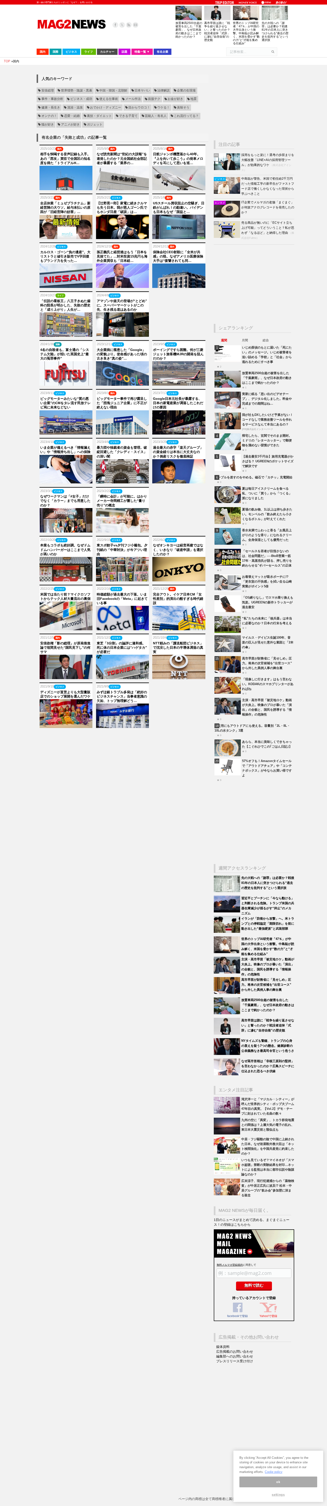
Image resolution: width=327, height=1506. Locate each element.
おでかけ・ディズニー (105, 107)
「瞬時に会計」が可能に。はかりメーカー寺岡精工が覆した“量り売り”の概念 (122, 500)
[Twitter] (122, 25)
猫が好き (47, 124)
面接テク (154, 99)
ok (278, 1482)
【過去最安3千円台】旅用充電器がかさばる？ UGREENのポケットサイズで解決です (267, 461)
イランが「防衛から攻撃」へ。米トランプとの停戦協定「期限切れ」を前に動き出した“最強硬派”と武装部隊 (267, 923)
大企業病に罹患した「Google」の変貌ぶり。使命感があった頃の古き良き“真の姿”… (122, 354)
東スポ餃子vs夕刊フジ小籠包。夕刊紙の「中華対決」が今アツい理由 (122, 549)
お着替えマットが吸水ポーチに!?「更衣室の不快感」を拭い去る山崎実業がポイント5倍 (267, 581)
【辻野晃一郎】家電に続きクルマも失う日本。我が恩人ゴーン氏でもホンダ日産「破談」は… (122, 207)
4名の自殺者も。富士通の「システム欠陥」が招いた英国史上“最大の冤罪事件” (64, 354)
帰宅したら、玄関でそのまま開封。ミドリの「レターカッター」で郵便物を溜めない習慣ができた (267, 440)
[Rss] (129, 25)
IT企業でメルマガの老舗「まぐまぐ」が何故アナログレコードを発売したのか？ (267, 207)
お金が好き (175, 99)
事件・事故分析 (52, 99)
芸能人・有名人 (156, 116)
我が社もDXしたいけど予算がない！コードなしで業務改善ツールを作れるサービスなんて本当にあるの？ (267, 419)
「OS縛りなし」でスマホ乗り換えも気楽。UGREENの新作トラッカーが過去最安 (267, 602)
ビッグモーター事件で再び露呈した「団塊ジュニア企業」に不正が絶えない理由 (122, 403)
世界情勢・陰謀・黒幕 (76, 90)
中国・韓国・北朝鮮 (113, 90)
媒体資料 (223, 1347)
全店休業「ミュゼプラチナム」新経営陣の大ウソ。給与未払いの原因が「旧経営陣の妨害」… (65, 207)
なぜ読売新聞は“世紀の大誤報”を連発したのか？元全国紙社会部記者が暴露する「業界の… (122, 158)
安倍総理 (47, 90)
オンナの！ (49, 116)
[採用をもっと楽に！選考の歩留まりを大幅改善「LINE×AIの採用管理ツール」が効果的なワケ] (227, 169)
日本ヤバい (142, 90)
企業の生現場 (186, 90)
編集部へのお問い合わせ (234, 1356)
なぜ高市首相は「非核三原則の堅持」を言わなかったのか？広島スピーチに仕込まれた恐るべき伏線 (267, 1066)
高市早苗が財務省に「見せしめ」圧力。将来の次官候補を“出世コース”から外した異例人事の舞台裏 (267, 663)
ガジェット (94, 124)
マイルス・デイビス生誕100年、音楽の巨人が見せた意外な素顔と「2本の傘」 (267, 642)
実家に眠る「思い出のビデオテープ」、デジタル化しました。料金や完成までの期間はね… (267, 398)
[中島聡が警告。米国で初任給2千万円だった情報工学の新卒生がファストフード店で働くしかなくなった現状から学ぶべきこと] (227, 193)
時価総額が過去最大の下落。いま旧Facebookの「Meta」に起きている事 (122, 598)
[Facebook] (115, 25)
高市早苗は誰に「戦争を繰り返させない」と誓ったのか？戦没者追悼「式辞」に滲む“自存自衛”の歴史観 (217, 31)
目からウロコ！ (139, 107)
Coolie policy (273, 1472)
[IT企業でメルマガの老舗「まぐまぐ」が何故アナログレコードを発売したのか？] (227, 216)
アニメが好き (70, 124)
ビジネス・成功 (81, 99)
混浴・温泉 (75, 107)
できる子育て (128, 116)
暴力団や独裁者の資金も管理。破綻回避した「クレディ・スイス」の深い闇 (122, 452)
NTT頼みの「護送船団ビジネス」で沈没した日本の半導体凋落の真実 (178, 647)
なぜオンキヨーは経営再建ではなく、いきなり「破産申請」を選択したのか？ (178, 549)
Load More (122, 737)
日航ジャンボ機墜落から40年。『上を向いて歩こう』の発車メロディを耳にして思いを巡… (178, 158)
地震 (193, 99)
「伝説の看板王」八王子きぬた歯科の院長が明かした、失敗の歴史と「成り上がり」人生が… (65, 305)
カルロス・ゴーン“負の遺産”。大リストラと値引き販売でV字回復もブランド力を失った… (65, 256)
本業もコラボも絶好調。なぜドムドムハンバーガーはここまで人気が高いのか (65, 549)
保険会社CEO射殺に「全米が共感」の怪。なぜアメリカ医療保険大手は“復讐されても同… (178, 256)
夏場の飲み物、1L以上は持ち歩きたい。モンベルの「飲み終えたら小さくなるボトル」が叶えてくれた (267, 514)
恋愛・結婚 (72, 116)
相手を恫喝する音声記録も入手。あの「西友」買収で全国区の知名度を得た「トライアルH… (65, 158)
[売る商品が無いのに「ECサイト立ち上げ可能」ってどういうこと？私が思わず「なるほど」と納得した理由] (227, 237)
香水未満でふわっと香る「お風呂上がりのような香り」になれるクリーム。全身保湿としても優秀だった (267, 535)
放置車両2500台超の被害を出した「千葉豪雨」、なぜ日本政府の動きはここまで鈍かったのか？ (188, 29)
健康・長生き (50, 107)
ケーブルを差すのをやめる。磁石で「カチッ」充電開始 (253, 477)
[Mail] (135, 25)
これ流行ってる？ (186, 116)
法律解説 (163, 90)
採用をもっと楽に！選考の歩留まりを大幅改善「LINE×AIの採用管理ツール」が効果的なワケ (267, 160)
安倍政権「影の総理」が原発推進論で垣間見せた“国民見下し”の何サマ (65, 647)
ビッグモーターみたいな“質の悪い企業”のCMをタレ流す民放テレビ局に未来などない (65, 403)
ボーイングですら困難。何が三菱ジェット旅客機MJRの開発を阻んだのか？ (178, 354)
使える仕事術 (108, 99)
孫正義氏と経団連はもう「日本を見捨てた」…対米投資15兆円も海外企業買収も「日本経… (122, 256)
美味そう (183, 107)
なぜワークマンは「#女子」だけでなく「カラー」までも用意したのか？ (65, 500)
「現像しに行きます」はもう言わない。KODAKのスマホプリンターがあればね (267, 684)
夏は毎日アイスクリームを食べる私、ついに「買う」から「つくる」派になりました (267, 493)
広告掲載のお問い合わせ (234, 1351)
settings (278, 1494)
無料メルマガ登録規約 (230, 1264)
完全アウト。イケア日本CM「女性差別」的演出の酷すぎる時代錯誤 (178, 598)
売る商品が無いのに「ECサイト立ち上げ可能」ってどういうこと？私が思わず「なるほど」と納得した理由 (267, 228)
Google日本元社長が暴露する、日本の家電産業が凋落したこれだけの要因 (178, 403)
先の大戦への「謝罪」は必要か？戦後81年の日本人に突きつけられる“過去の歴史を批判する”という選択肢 (275, 31)
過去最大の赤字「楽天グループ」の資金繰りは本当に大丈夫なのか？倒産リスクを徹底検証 (178, 452)
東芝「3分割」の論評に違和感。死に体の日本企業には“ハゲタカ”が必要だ (122, 647)
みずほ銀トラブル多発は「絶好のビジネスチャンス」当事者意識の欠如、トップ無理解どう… (122, 696)
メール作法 (133, 99)
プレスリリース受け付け (234, 1361)
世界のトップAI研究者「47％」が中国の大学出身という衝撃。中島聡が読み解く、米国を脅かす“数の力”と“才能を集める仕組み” (246, 33)
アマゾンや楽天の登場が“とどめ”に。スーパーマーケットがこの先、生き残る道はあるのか (122, 305)
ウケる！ (163, 107)
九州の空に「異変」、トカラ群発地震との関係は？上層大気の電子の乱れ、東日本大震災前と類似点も (267, 1124)
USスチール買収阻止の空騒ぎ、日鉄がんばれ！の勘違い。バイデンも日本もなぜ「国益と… (178, 207)
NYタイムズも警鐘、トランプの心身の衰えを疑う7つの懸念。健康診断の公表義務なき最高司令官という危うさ (267, 1046)
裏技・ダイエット (99, 116)
